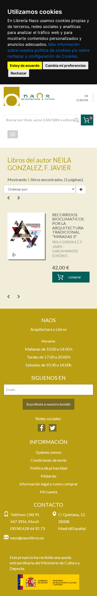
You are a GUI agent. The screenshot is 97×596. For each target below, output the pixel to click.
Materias (48, 476)
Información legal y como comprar (48, 483)
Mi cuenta (48, 491)
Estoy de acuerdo (25, 65)
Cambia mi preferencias (65, 65)
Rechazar (19, 73)
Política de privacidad (48, 468)
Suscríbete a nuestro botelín (48, 404)
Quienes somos (48, 452)
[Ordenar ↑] (81, 189)
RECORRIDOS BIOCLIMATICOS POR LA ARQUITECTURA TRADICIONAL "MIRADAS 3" (68, 225)
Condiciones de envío (49, 460)
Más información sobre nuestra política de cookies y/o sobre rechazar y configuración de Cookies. (48, 50)
